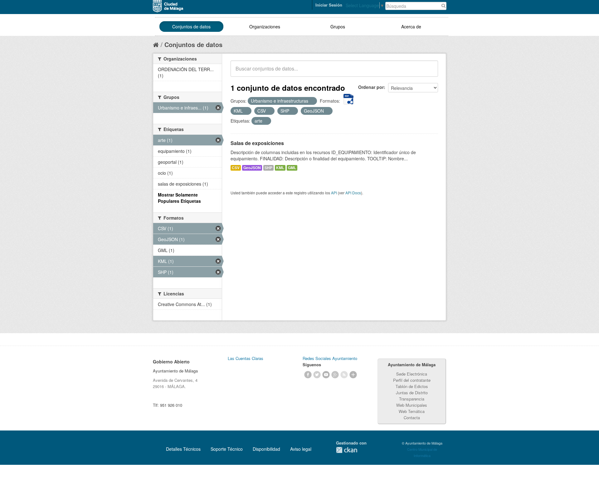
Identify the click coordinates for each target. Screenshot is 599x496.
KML (280, 167)
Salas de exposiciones (257, 143)
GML (292, 167)
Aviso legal (300, 449)
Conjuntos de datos (191, 26)
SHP (268, 167)
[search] (429, 72)
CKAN (346, 450)
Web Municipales (411, 405)
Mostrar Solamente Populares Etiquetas (179, 198)
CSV (236, 167)
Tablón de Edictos (412, 386)
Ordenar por (371, 87)
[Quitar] (311, 101)
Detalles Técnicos (183, 449)
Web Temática (412, 411)
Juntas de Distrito (412, 393)
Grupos (337, 26)
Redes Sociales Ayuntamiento (330, 358)
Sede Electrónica (411, 374)
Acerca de (411, 26)
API (334, 192)
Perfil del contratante (412, 380)
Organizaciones (264, 26)
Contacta (412, 418)
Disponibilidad (266, 449)
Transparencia (411, 399)
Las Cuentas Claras (245, 358)
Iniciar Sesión (328, 5)
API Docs (353, 192)
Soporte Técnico (227, 449)
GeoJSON (252, 167)
